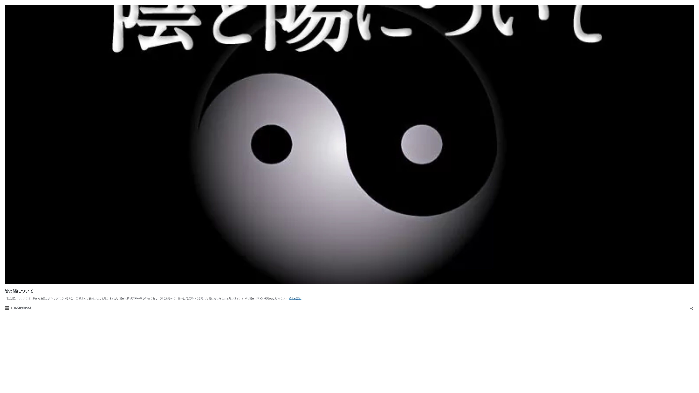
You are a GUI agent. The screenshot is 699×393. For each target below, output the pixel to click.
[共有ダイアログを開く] (691, 307)
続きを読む (295, 298)
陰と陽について (19, 291)
